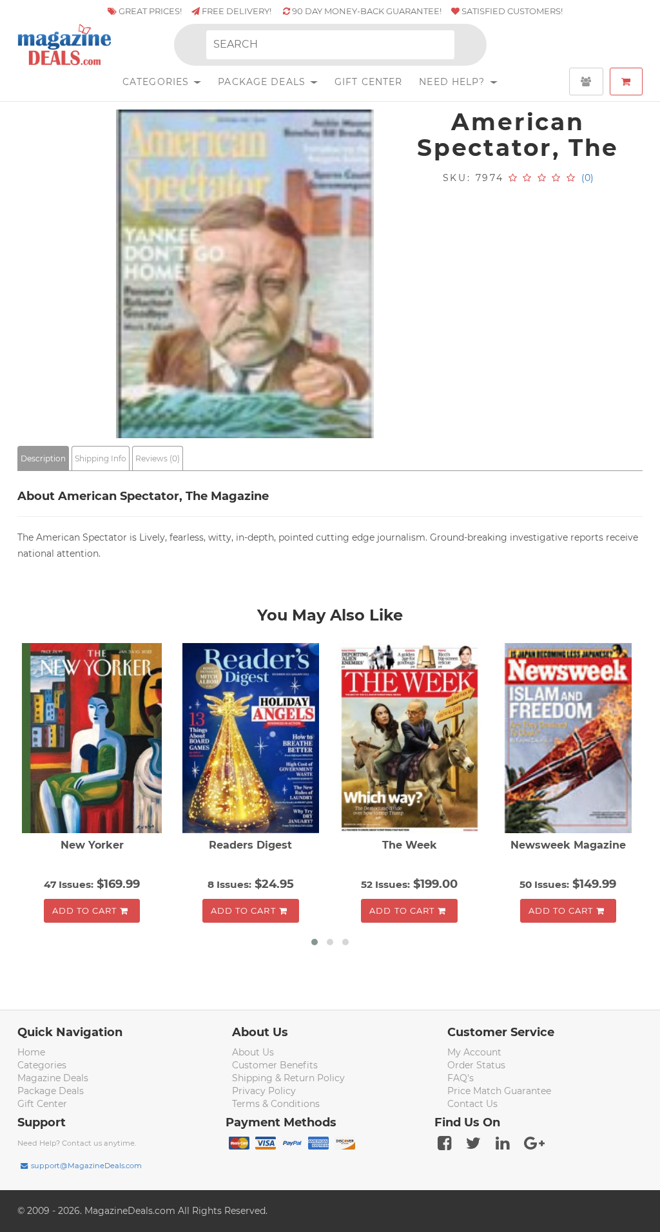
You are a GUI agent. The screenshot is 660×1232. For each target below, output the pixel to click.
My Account (474, 1052)
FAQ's (460, 1078)
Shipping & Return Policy (288, 1078)
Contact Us (472, 1104)
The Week (409, 845)
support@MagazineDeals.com (86, 1165)
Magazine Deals (52, 1078)
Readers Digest (250, 845)
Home (31, 1052)
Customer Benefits (275, 1065)
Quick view (93, 739)
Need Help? (453, 82)
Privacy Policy (264, 1091)
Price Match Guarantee (499, 1091)
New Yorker (92, 845)
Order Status (476, 1065)
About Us (253, 1052)
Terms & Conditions (276, 1104)
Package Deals (263, 82)
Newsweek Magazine (568, 845)
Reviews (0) (157, 458)
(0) (587, 178)
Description (43, 458)
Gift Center (368, 82)
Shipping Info (100, 458)
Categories (157, 82)
